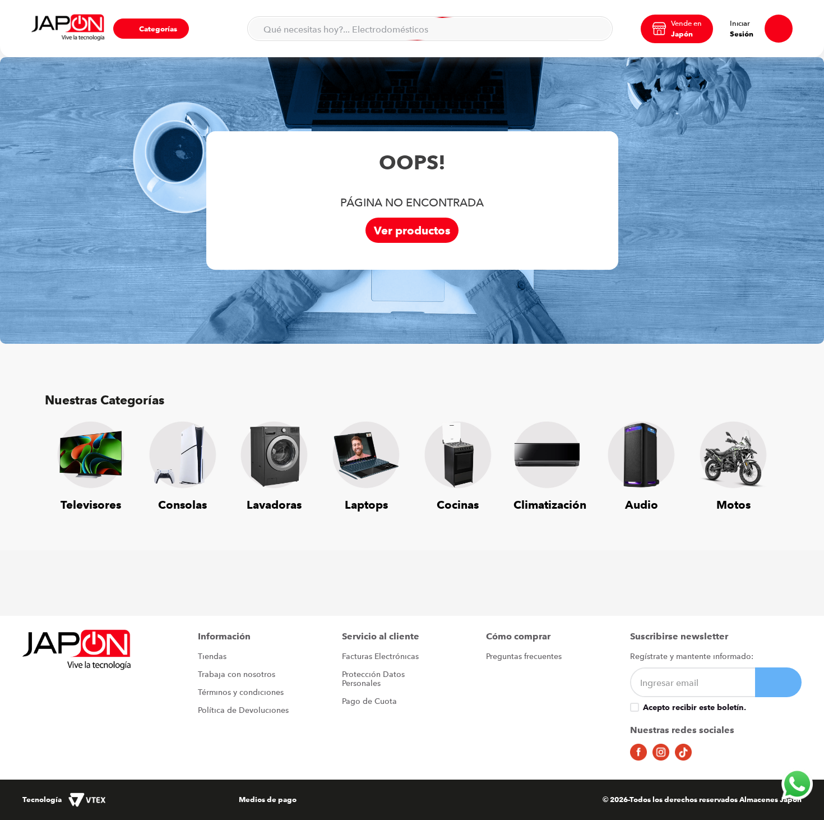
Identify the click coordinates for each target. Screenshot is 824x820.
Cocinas (458, 504)
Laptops (366, 504)
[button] (151, 29)
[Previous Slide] (61, 459)
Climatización (549, 504)
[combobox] (430, 28)
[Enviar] (778, 682)
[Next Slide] (762, 459)
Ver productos (412, 230)
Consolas (182, 504)
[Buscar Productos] (597, 28)
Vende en (686, 23)
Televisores (91, 504)
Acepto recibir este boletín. (694, 707)
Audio (641, 504)
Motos (733, 504)
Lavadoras (274, 504)
